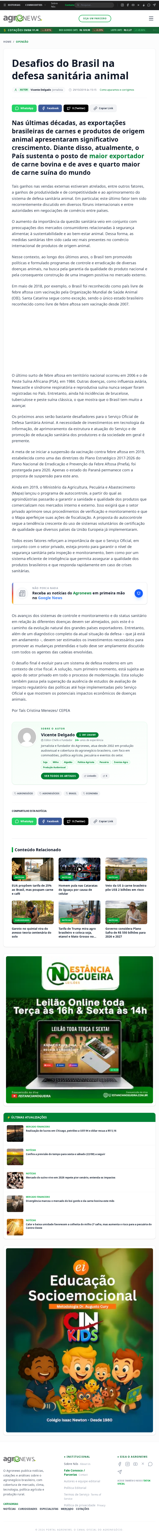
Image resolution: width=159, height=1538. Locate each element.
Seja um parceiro (95, 18)
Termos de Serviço (76, 1494)
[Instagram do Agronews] (122, 5)
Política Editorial (75, 1488)
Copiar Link (106, 108)
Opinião (22, 41)
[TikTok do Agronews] (143, 5)
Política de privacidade (79, 1505)
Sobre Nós (54, 5)
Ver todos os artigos (60, 776)
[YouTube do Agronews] (133, 5)
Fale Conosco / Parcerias (74, 1472)
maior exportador (116, 156)
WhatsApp (26, 108)
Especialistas (49, 1509)
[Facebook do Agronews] (127, 5)
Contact (83, 1474)
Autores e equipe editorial (82, 1481)
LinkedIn (91, 775)
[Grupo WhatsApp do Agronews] (148, 5)
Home (7, 41)
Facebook (53, 108)
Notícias (9, 1509)
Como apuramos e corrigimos (117, 90)
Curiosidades (27, 1509)
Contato (69, 4)
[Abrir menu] (151, 18)
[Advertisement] (79, 340)
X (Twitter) (78, 108)
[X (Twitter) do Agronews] (138, 5)
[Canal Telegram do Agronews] (154, 5)
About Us (85, 1464)
